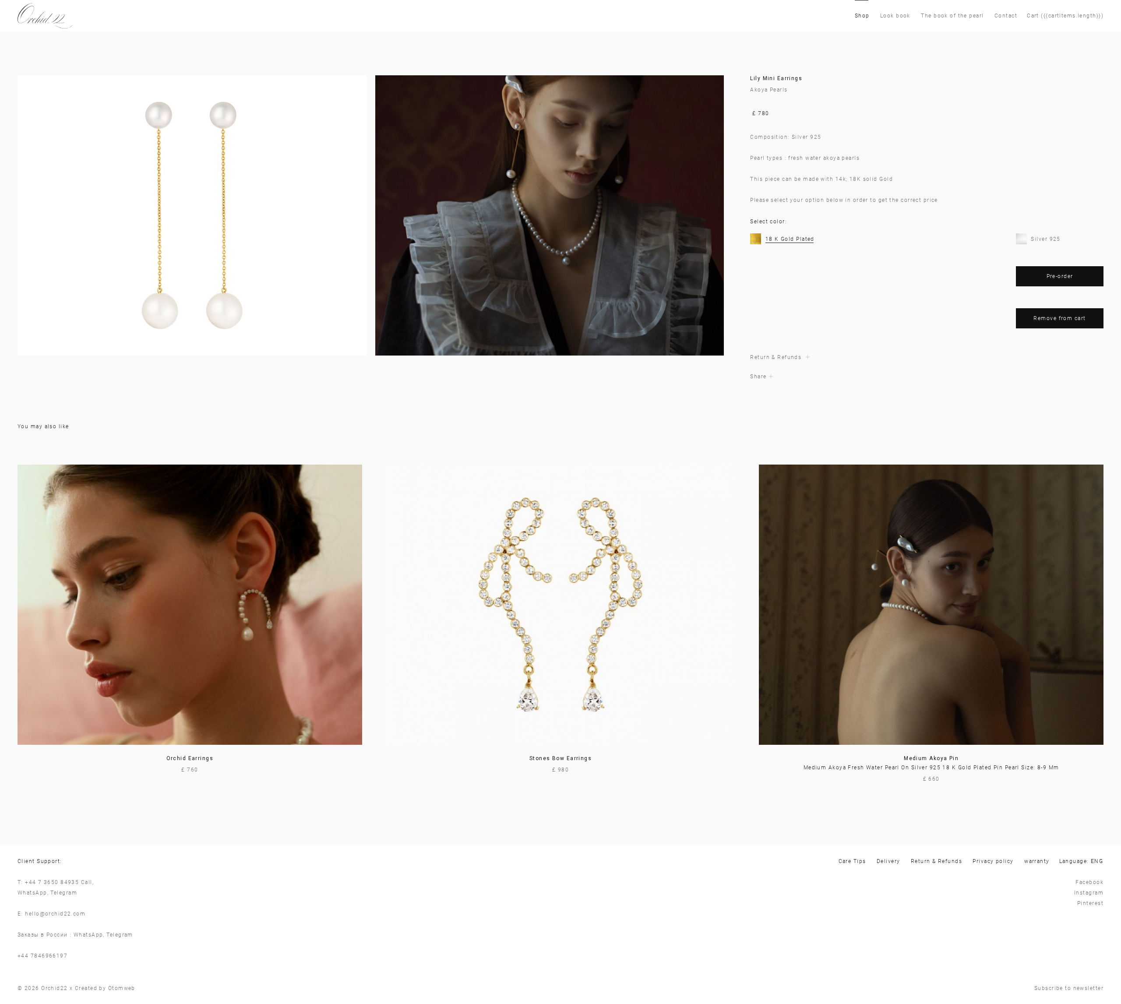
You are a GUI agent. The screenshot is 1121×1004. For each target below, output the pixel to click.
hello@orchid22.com (55, 914)
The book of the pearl (952, 15)
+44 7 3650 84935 (52, 882)
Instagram (1088, 893)
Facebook (1089, 882)
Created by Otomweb (105, 988)
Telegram (63, 893)
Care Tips (852, 861)
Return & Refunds (936, 861)
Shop (862, 15)
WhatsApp (32, 893)
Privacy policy (993, 861)
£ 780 (760, 113)
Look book (895, 15)
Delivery (888, 861)
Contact (1005, 15)
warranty (1037, 861)
